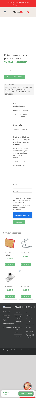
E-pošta (16, 191)
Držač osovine (25, 253)
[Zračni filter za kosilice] (10, 243)
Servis (17, 333)
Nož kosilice (25, 287)
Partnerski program (29, 336)
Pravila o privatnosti (29, 329)
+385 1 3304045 (23, 2)
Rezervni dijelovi (18, 328)
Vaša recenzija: (19, 165)
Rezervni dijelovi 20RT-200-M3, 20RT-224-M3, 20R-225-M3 (18, 92)
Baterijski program (18, 317)
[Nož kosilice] (26, 277)
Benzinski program (18, 323)
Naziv (15, 185)
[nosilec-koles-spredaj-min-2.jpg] (18, 34)
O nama (28, 314)
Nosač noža (9, 287)
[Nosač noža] (10, 277)
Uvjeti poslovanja (29, 323)
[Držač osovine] (26, 243)
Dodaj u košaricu (14, 77)
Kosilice (18, 313)
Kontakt (18, 336)
